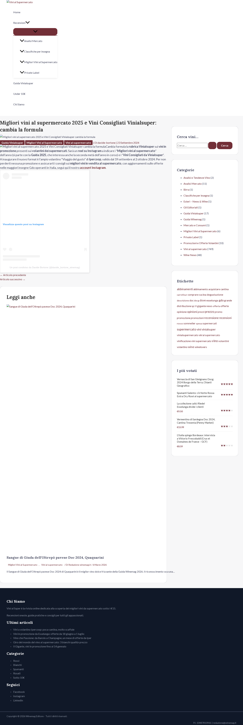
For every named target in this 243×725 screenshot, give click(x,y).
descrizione (183, 300)
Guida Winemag (192, 219)
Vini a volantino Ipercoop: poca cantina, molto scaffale (43, 629)
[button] (27, 23)
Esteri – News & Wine (195, 201)
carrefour (182, 294)
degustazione (215, 294)
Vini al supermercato (78, 142)
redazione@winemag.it (224, 722)
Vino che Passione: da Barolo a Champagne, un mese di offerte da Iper (52, 637)
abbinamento (200, 289)
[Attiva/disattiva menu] (35, 31)
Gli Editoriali (190, 207)
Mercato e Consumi (194, 225)
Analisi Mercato (33, 40)
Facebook (19, 691)
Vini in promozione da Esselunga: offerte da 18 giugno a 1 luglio (48, 633)
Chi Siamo (18, 104)
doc (191, 300)
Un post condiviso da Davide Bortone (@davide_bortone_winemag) (45, 267)
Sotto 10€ (19, 677)
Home (16, 12)
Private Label (31, 72)
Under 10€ (19, 93)
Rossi (16, 660)
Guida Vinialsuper (23, 83)
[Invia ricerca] (212, 145)
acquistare (214, 289)
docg (196, 300)
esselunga (212, 300)
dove (203, 300)
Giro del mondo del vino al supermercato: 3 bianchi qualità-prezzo (50, 642)
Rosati (16, 673)
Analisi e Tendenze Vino (196, 177)
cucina (202, 294)
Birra (186, 189)
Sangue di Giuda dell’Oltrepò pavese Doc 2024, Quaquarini (55, 557)
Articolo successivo (12, 279)
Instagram (19, 696)
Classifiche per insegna (37, 51)
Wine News (190, 254)
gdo (221, 300)
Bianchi (17, 664)
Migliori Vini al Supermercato (40, 62)
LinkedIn (18, 700)
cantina (225, 289)
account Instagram (93, 167)
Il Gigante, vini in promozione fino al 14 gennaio (39, 646)
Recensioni (19, 22)
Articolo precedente (13, 274)
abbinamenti (185, 289)
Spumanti (18, 669)
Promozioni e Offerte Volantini (200, 243)
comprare (193, 294)
